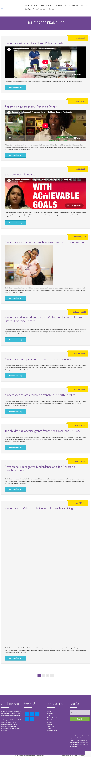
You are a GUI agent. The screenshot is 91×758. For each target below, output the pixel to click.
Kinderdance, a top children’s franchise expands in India (38, 359)
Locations (83, 5)
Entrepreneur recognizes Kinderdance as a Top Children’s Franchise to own (40, 468)
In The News (57, 5)
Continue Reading (15, 87)
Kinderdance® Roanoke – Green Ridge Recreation (35, 43)
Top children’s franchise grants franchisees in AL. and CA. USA (42, 431)
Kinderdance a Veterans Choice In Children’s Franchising (39, 508)
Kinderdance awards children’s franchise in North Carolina (40, 395)
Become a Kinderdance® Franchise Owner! (31, 106)
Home (27, 5)
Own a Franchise (39, 9)
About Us (34, 5)
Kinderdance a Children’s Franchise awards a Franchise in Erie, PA (44, 242)
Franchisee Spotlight (71, 5)
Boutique (28, 9)
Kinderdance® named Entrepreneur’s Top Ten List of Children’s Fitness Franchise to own (43, 319)
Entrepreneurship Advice (20, 174)
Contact (51, 9)
